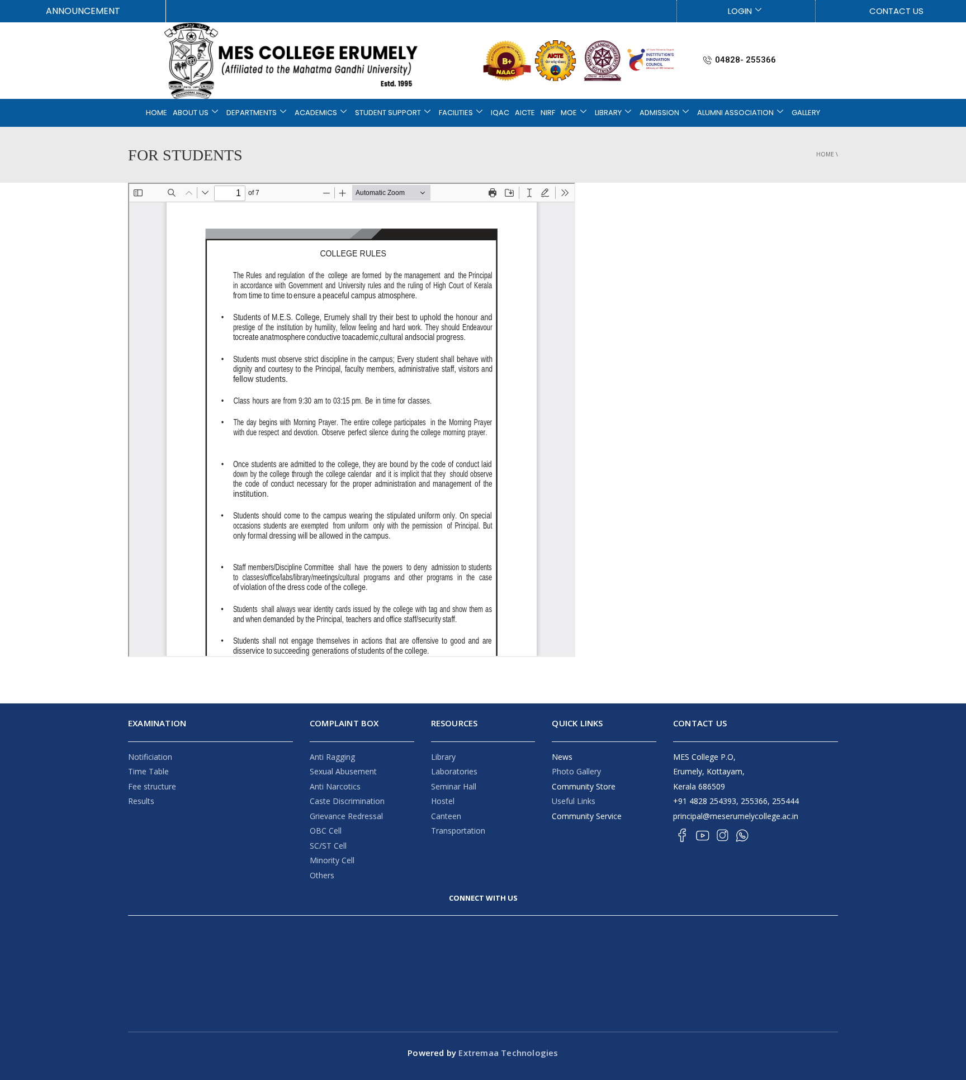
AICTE (525, 112)
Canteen (446, 816)
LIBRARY (608, 112)
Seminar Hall (453, 786)
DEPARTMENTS (251, 112)
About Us (191, 112)
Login (740, 11)
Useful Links (573, 801)
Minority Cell (332, 860)
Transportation (458, 830)
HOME (156, 112)
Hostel (442, 801)
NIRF (548, 112)
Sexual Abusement (343, 771)
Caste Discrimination (347, 801)
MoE (569, 112)
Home (825, 154)
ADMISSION (659, 112)
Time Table (148, 771)
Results (141, 801)
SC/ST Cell (328, 845)
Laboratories (454, 771)
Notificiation (150, 756)
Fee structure (152, 786)
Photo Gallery (576, 771)
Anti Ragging (332, 756)
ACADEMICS (316, 112)
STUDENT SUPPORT (388, 112)
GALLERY (806, 112)
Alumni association (735, 112)
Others (322, 875)
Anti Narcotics (335, 786)
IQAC (500, 112)
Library (443, 756)
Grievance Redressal (346, 816)
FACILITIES (456, 112)
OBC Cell (326, 830)
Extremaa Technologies (507, 1052)
